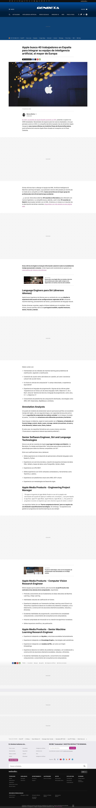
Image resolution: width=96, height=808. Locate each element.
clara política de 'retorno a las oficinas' (34, 270)
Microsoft (49, 38)
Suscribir (72, 748)
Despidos (35, 38)
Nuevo (83, 9)
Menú (12, 9)
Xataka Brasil (12, 797)
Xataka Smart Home (13, 784)
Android (55, 38)
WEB (63, 14)
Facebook (84, 14)
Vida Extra (23, 780)
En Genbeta (47, 568)
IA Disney (28, 739)
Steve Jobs (28, 38)
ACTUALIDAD (16, 14)
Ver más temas (13, 760)
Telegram (86, 14)
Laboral (24, 753)
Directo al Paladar (47, 778)
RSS (66, 759)
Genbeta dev (39, 751)
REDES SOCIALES (44, 14)
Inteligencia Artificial (50, 663)
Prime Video (68, 38)
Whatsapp (61, 38)
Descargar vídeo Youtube (48, 739)
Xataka (10, 778)
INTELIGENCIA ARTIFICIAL (30, 14)
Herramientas (12, 751)
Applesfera (11, 782)
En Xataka (48, 277)
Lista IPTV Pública (72, 739)
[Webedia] (13, 771)
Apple (36, 663)
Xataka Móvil (12, 780)
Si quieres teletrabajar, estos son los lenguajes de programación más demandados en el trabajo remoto (58, 571)
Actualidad (30, 663)
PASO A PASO (70, 14)
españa (42, 663)
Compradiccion (70, 782)
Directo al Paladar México (47, 796)
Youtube (61, 759)
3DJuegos (23, 778)
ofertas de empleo (62, 663)
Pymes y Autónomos (80, 781)
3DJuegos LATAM (24, 795)
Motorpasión (58, 778)
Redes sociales (12, 753)
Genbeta (48, 8)
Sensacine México (36, 795)
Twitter (79, 14)
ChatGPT (22, 38)
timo (37, 753)
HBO (74, 38)
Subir (83, 771)
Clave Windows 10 (36, 739)
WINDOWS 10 (55, 14)
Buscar (84, 766)
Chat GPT (21, 739)
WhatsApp (25, 756)
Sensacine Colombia (34, 798)
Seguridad (25, 751)
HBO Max (79, 38)
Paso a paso (12, 748)
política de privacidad (68, 751)
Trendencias (69, 778)
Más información (58, 806)
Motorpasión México (58, 796)
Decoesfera (69, 780)
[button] (31, 114)
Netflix (10, 756)
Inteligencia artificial (40, 748)
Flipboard (81, 14)
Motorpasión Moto (59, 780)
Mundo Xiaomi (12, 786)
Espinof (33, 780)
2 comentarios (27, 59)
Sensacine (34, 778)
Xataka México (12, 795)
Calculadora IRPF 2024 (61, 739)
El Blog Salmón (81, 778)
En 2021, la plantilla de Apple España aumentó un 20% (39, 120)
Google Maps (42, 38)
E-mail (40, 59)
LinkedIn (72, 759)
